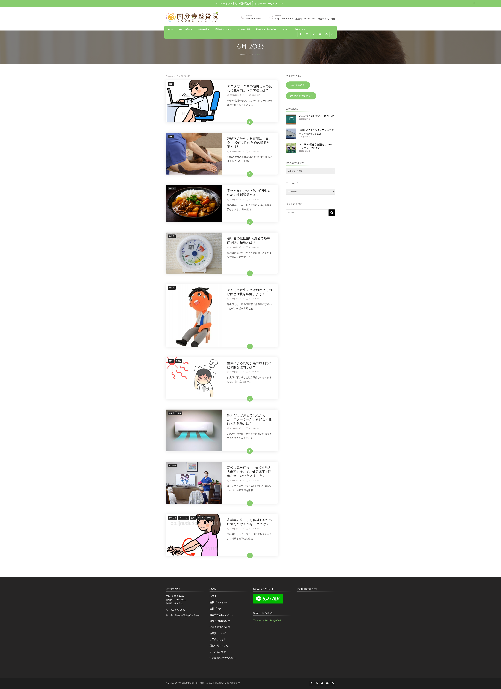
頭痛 (171, 84)
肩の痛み (210, 518)
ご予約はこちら (299, 29)
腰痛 (179, 413)
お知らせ (172, 518)
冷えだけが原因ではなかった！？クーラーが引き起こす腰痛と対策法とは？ (249, 419)
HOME (171, 29)
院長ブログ (215, 608)
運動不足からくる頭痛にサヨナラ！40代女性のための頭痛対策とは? (249, 143)
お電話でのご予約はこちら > (301, 96)
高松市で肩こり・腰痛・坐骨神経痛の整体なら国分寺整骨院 (211, 683)
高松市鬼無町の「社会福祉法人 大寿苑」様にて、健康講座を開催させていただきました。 (250, 472)
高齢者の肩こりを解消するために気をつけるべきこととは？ (249, 522)
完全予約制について (220, 627)
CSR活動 (172, 465)
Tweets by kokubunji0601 (267, 620)
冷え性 (171, 413)
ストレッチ (183, 518)
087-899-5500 (253, 18)
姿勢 (193, 518)
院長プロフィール (219, 602)
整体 (171, 361)
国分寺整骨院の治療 (220, 621)
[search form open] (332, 34)
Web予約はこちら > (298, 85)
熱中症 (171, 189)
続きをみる (246, 122)
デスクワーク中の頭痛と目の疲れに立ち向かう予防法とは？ (249, 88)
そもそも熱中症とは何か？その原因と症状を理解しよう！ (249, 292)
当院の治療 (202, 29)
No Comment (254, 95)
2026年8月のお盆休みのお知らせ (316, 115)
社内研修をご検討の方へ (266, 29)
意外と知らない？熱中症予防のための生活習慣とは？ (249, 193)
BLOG (284, 29)
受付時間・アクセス (223, 29)
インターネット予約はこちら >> (268, 3)
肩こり (200, 518)
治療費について (218, 633)
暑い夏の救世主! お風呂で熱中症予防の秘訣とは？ (248, 240)
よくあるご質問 (243, 29)
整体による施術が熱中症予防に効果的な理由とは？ (249, 365)
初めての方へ (184, 29)
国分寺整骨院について (221, 614)
